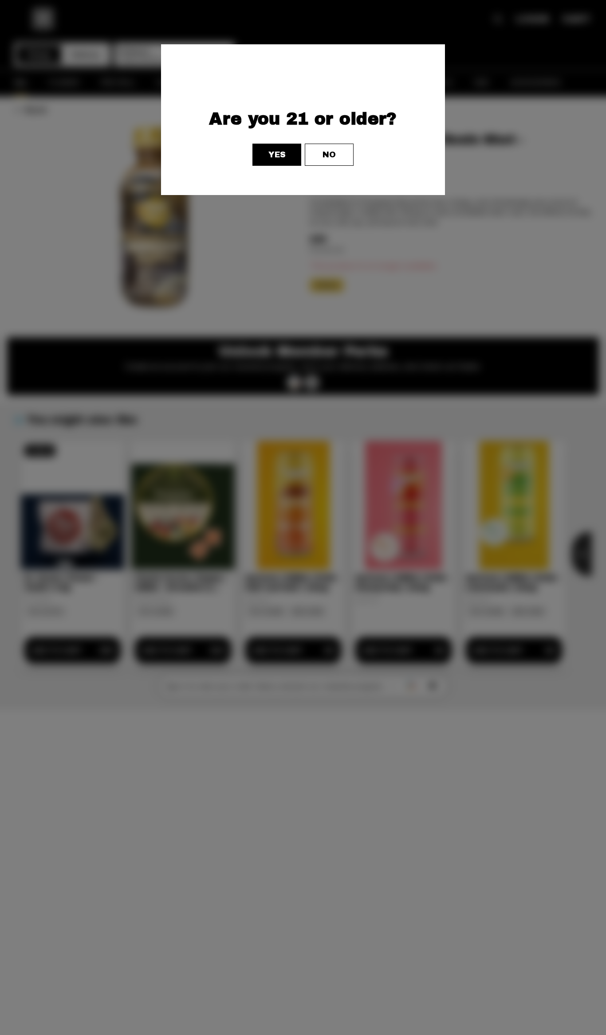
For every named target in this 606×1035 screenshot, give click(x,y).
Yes (277, 154)
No (329, 154)
